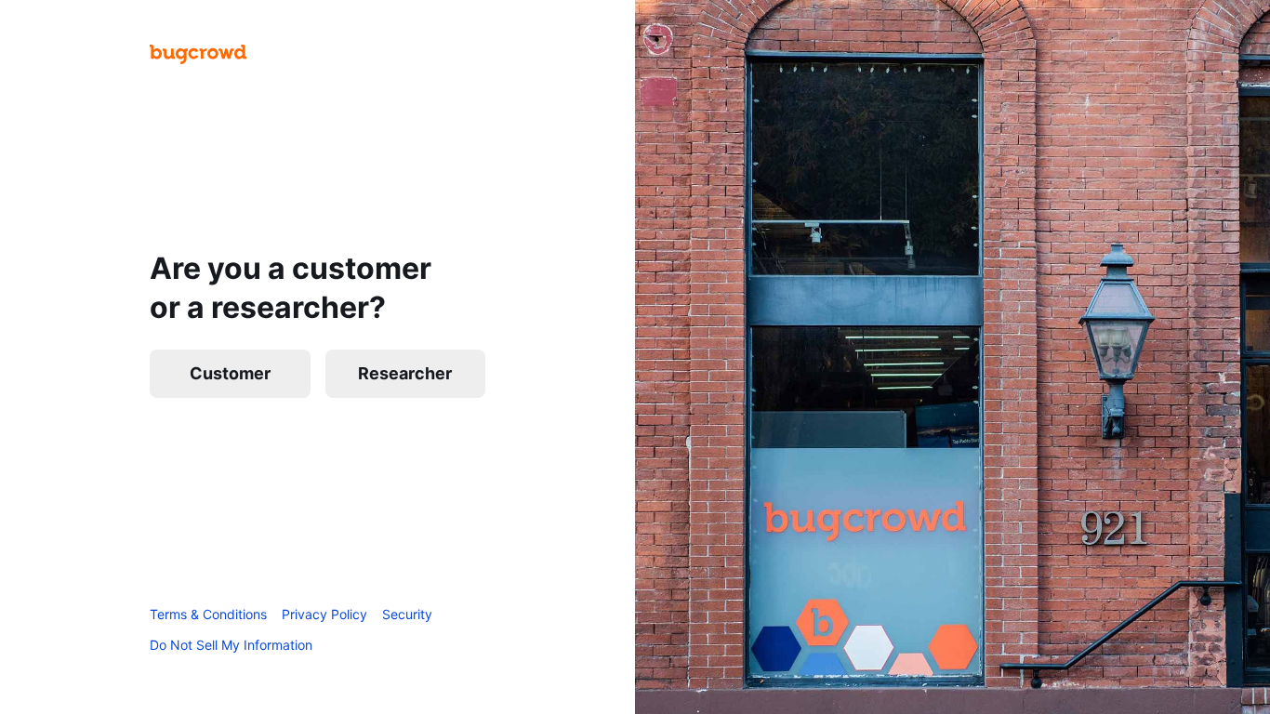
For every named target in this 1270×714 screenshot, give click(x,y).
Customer (230, 373)
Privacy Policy (324, 614)
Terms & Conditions (208, 614)
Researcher (405, 373)
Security (407, 614)
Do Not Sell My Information (231, 645)
